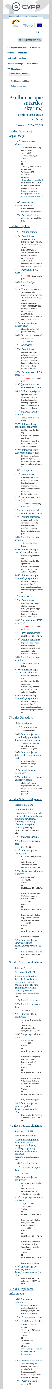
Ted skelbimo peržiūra (19, 74)
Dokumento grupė (18, 86)
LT (42, 32)
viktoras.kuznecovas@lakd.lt (32, 180)
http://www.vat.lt (28, 1354)
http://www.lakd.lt (29, 191)
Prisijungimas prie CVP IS (30, 40)
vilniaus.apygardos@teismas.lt (33, 1349)
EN (37, 32)
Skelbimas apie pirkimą (20, 81)
